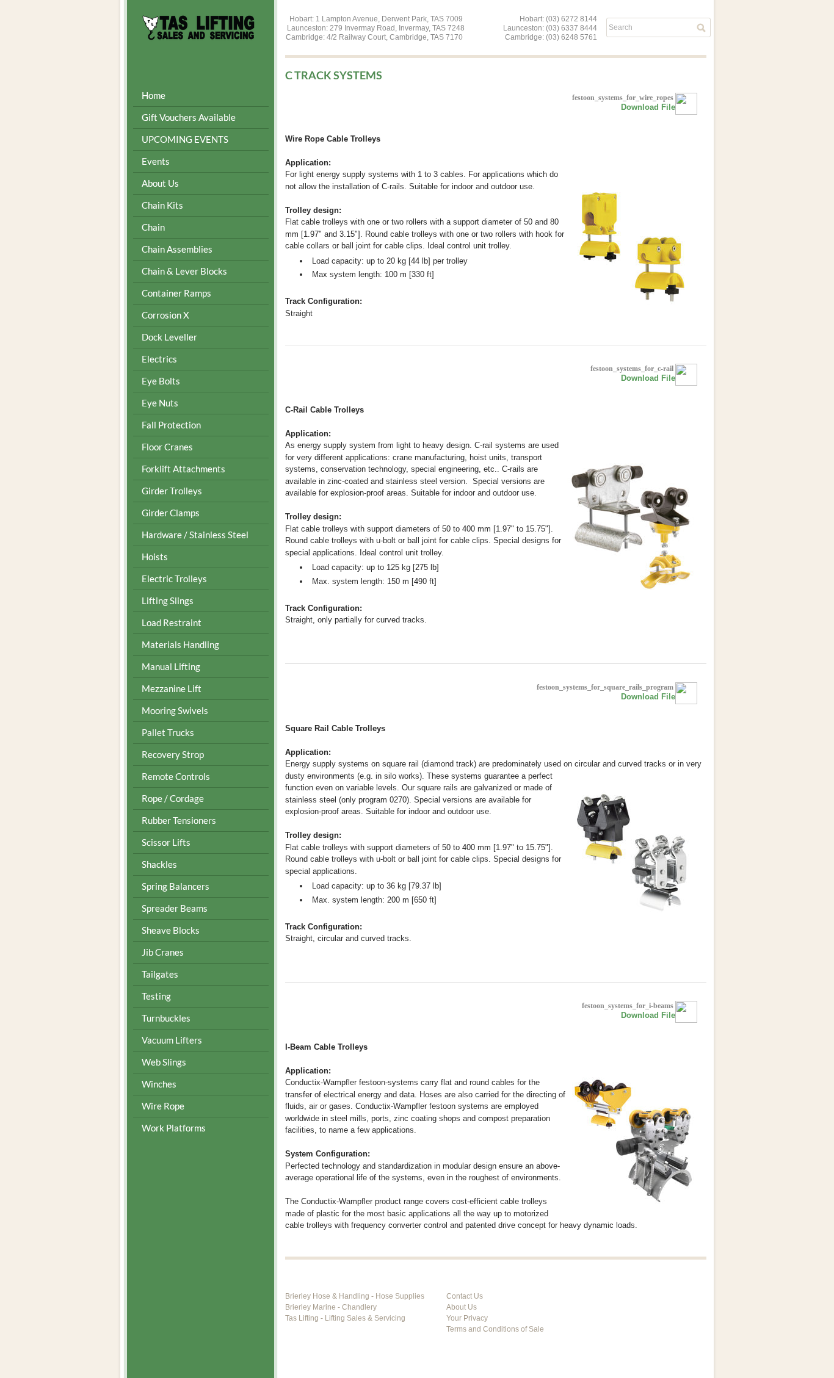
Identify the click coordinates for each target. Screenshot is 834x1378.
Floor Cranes (167, 446)
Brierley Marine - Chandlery (331, 1307)
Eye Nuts (160, 402)
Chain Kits (162, 205)
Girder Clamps (171, 512)
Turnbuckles (166, 1017)
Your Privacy (467, 1318)
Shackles (159, 864)
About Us (461, 1307)
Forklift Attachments (183, 468)
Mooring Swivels (175, 710)
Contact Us (464, 1296)
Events (156, 161)
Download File (648, 107)
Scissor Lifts (166, 842)
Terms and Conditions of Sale (495, 1329)
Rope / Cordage (173, 798)
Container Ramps (176, 292)
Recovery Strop (173, 754)
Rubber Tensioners (179, 820)
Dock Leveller (169, 336)
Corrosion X (165, 314)
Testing (156, 995)
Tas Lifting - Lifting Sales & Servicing (345, 1318)
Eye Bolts (161, 380)
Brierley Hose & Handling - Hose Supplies (354, 1296)
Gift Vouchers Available (189, 117)
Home (153, 95)
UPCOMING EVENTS (185, 139)
